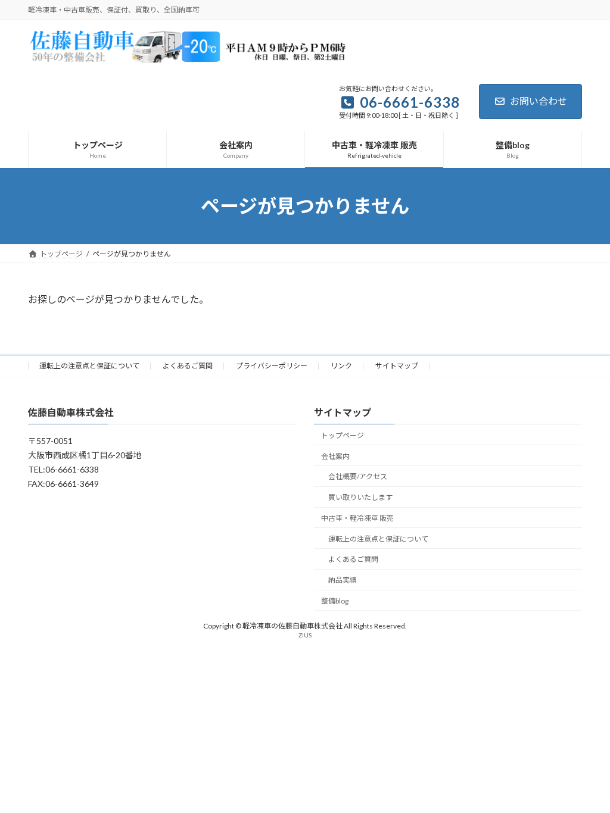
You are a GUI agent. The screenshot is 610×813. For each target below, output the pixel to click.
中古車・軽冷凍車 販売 (357, 518)
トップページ (342, 435)
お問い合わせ (538, 101)
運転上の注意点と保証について (89, 365)
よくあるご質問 (188, 365)
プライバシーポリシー (271, 365)
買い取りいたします (360, 497)
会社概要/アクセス (357, 477)
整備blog (334, 600)
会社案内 (335, 456)
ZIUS (305, 635)
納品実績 (342, 580)
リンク (341, 365)
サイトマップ (396, 365)
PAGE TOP (584, 777)
